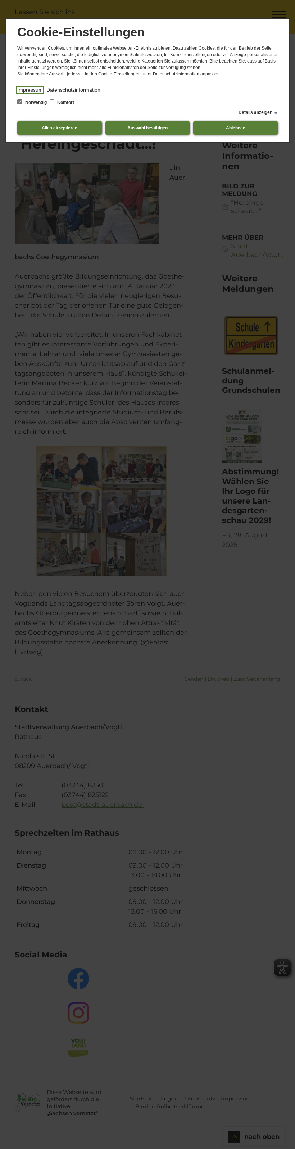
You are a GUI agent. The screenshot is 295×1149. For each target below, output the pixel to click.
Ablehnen (235, 127)
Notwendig (36, 102)
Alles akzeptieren (59, 127)
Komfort (65, 102)
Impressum (30, 90)
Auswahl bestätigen (147, 127)
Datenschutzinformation (73, 90)
